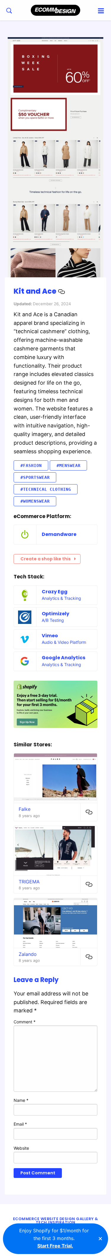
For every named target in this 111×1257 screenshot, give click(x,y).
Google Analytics (63, 657)
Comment (25, 1021)
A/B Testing (53, 620)
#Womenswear (35, 501)
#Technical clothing (45, 489)
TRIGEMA (29, 882)
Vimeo (50, 635)
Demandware (59, 534)
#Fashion (31, 465)
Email (20, 1124)
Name (21, 1100)
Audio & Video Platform (64, 642)
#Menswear (69, 465)
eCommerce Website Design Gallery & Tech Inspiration (55, 1220)
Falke (24, 809)
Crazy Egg (54, 591)
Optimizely (55, 613)
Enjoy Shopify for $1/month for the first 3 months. (54, 1238)
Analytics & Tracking (61, 598)
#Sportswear (35, 477)
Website (21, 1148)
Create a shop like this (45, 559)
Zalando (28, 954)
